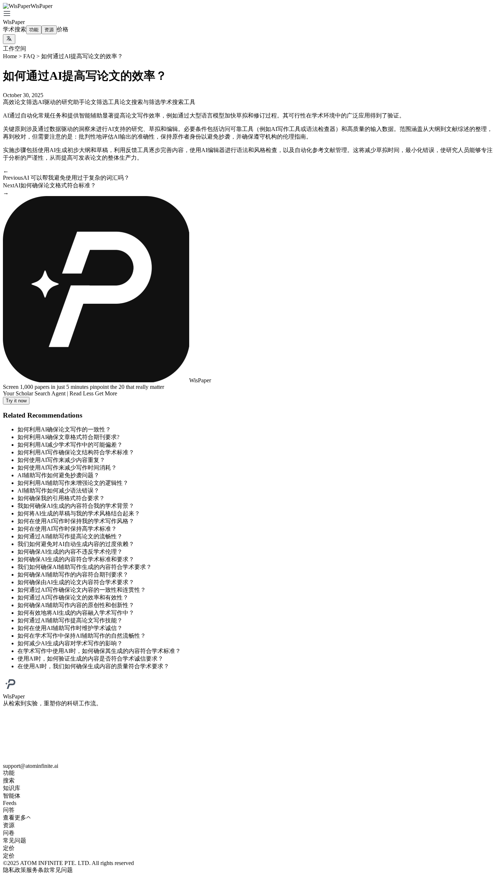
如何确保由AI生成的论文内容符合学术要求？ (75, 582)
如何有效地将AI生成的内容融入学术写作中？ (75, 613)
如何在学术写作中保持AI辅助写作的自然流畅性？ (81, 636)
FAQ (29, 56)
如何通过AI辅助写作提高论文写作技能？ (70, 620)
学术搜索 (14, 29)
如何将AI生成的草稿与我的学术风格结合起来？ (78, 513)
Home (10, 56)
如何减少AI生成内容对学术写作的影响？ (70, 643)
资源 (49, 29)
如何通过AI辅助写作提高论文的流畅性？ (70, 536)
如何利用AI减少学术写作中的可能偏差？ (70, 445)
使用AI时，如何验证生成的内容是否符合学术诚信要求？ (90, 658)
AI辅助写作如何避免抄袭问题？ (58, 475)
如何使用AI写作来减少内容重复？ (61, 460)
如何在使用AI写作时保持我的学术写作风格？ (75, 521)
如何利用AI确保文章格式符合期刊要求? (68, 437)
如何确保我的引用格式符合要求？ (61, 498)
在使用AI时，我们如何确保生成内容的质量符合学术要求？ (93, 666)
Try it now (16, 400)
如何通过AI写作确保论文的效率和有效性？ (72, 597)
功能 (34, 29)
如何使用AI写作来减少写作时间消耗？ (67, 468)
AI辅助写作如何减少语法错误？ (58, 490)
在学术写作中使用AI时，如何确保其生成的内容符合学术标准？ (99, 651)
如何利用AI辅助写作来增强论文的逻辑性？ (72, 483)
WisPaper (14, 22)
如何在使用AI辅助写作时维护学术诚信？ (70, 628)
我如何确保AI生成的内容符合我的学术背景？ (75, 506)
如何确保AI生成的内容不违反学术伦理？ (70, 552)
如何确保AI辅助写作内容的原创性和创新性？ (75, 605)
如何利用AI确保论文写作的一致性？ (64, 429)
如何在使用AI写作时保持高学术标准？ (67, 529)
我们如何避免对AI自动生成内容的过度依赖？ (75, 544)
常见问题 (61, 870)
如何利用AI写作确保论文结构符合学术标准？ (75, 452)
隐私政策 (14, 870)
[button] (248, 14)
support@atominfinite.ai (30, 766)
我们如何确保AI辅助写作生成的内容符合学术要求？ (84, 567)
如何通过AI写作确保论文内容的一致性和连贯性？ (81, 590)
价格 (62, 29)
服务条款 (37, 870)
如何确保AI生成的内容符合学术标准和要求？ (75, 559)
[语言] (9, 39)
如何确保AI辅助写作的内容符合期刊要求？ (72, 574)
